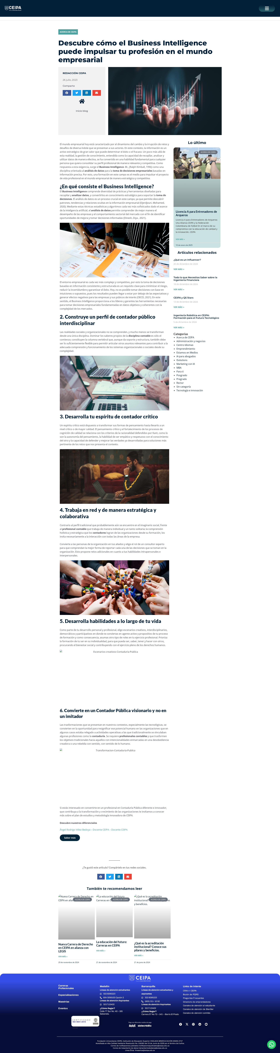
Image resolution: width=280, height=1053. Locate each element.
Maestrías (63, 1001)
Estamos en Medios (187, 352)
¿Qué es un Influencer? (187, 259)
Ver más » (180, 239)
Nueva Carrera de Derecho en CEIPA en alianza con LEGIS (75, 947)
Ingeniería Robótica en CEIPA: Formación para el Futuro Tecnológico (196, 316)
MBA (178, 367)
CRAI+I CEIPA (190, 991)
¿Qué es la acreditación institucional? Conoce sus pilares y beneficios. (150, 946)
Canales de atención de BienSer (198, 1009)
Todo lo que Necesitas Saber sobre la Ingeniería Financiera (195, 278)
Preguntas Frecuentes (193, 998)
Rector (180, 382)
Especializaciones (68, 995)
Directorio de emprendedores (197, 1002)
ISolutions (181, 360)
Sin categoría (183, 386)
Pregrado (181, 379)
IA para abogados (186, 356)
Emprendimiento (185, 348)
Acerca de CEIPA (68, 32)
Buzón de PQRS (190, 994)
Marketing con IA (185, 364)
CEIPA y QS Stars (183, 297)
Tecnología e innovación (189, 390)
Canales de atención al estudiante (199, 1005)
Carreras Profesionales (66, 986)
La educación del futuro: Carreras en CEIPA (111, 943)
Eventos (63, 1008)
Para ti (180, 371)
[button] (267, 8)
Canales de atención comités (196, 1013)
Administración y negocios (190, 341)
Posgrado (181, 375)
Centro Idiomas (184, 345)
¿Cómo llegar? (107, 1008)
